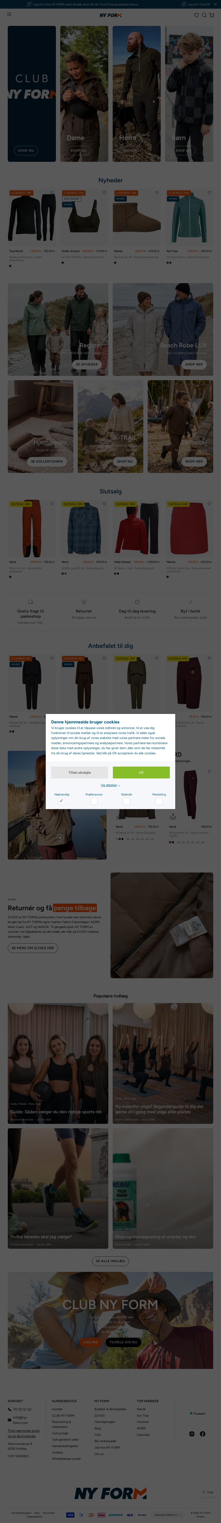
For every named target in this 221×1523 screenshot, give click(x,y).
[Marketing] (159, 801)
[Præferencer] (94, 801)
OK (141, 772)
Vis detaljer (109, 785)
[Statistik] (126, 801)
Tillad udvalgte (79, 772)
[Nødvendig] (61, 801)
